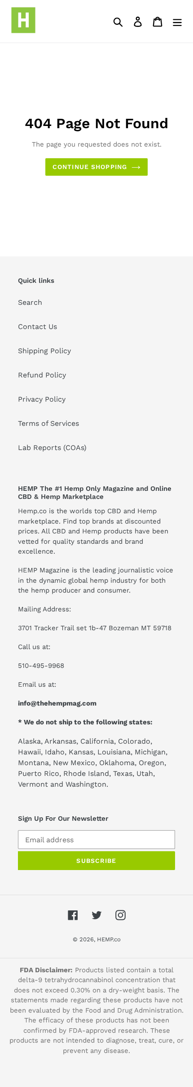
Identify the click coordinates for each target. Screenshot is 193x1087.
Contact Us (37, 326)
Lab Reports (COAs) (52, 447)
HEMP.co (109, 939)
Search (30, 302)
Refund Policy (42, 375)
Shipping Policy (44, 350)
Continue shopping (90, 166)
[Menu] (177, 21)
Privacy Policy (42, 399)
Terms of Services (48, 423)
